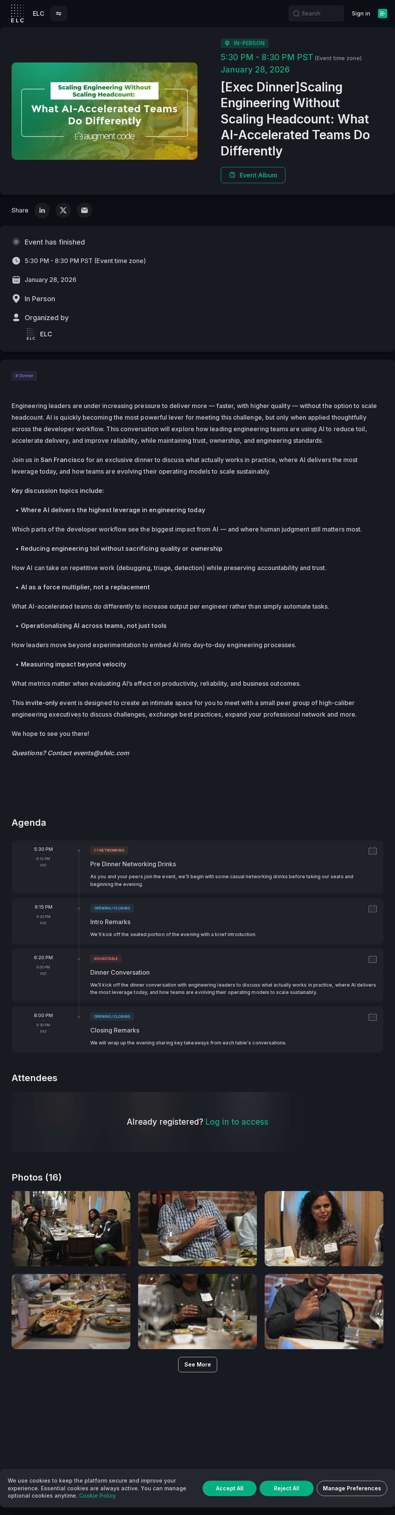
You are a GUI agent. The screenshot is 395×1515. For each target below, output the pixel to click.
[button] (58, 13)
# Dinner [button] (24, 375)
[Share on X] (63, 210)
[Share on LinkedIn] (42, 210)
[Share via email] (84, 210)
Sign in (361, 13)
